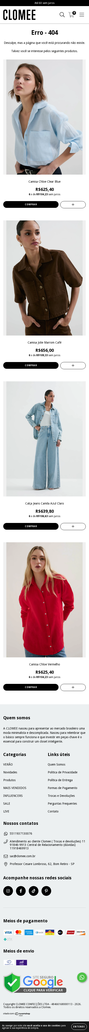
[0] (71, 15)
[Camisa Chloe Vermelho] (73, 687)
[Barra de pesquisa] (62, 15)
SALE (6, 803)
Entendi (79, 1026)
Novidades (10, 772)
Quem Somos (56, 764)
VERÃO (8, 764)
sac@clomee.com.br (22, 856)
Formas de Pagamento (62, 788)
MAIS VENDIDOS (14, 788)
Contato (53, 811)
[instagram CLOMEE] (8, 891)
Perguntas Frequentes (62, 803)
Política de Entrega (60, 780)
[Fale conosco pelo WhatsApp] (82, 977)
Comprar (31, 204)
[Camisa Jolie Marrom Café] (73, 365)
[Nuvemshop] (16, 1015)
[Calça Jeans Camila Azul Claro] (73, 526)
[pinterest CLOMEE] (46, 891)
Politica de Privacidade (62, 772)
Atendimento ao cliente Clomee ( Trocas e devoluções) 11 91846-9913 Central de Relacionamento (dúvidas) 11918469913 (47, 845)
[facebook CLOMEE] (21, 891)
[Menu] (82, 15)
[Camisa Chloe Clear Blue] (73, 204)
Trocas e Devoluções (61, 795)
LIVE (6, 811)
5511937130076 (21, 833)
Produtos (9, 780)
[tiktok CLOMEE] (33, 891)
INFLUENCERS (13, 795)
